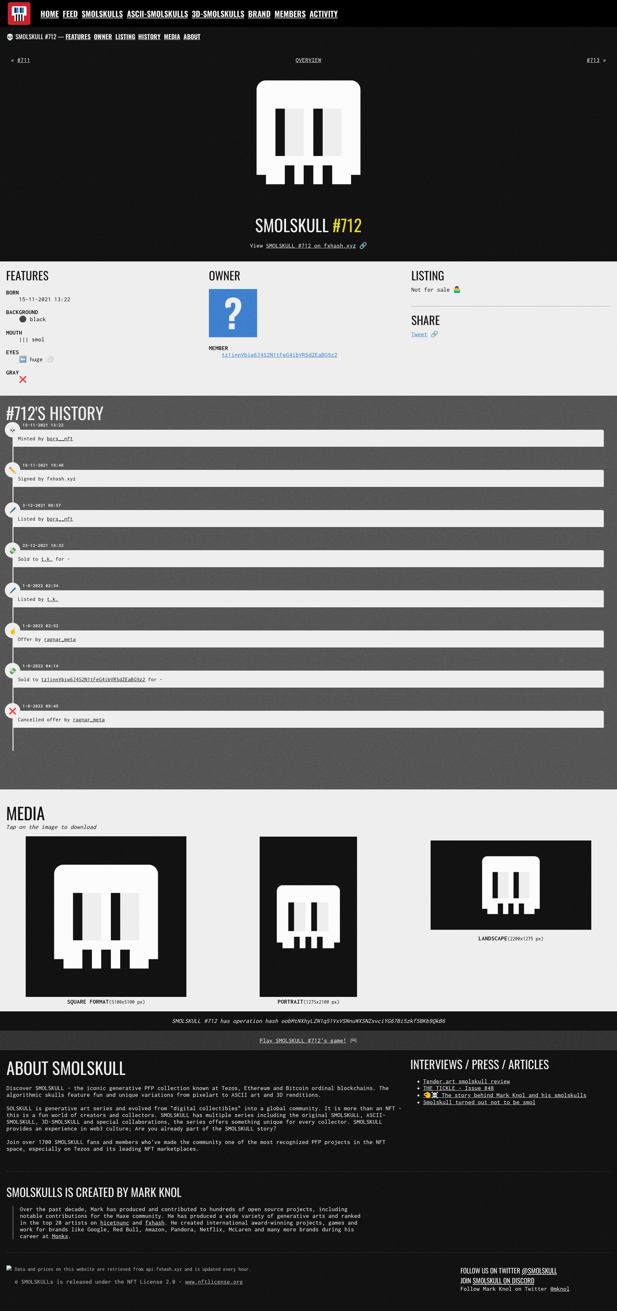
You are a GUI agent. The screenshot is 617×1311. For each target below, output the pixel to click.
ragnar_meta (60, 639)
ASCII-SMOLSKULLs (157, 13)
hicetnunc (114, 1222)
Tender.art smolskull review (466, 1081)
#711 (23, 60)
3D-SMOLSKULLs (218, 13)
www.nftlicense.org (214, 1281)
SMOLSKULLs (102, 13)
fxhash (155, 1222)
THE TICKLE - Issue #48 (458, 1088)
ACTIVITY (323, 13)
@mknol (560, 1288)
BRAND (259, 13)
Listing (125, 36)
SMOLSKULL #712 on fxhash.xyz (311, 245)
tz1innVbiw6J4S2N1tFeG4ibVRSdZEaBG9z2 (279, 354)
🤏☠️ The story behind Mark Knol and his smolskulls (504, 1095)
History (149, 36)
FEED (70, 13)
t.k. (47, 559)
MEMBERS (290, 13)
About (192, 36)
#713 (593, 60)
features (78, 36)
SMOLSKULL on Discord (503, 1280)
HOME (49, 13)
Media (172, 36)
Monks (60, 1236)
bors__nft (60, 438)
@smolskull (539, 1270)
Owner (103, 36)
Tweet (419, 334)
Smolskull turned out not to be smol (479, 1102)
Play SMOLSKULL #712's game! (303, 1040)
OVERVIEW (308, 60)
